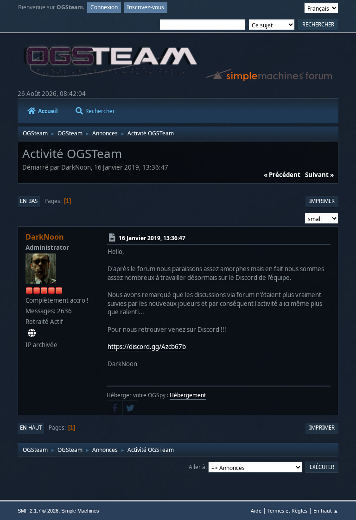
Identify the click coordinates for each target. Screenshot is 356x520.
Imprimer (322, 200)
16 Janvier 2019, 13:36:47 (152, 238)
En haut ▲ (325, 510)
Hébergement (188, 395)
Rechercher (100, 111)
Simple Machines (80, 511)
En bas (29, 200)
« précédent (282, 175)
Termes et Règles (287, 510)
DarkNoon (44, 237)
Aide (256, 510)
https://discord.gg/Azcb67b (147, 346)
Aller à (197, 467)
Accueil (48, 111)
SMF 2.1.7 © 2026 (38, 511)
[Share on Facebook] (114, 408)
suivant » (319, 175)
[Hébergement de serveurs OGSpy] (31, 333)
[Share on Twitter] (130, 408)
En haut (31, 427)
